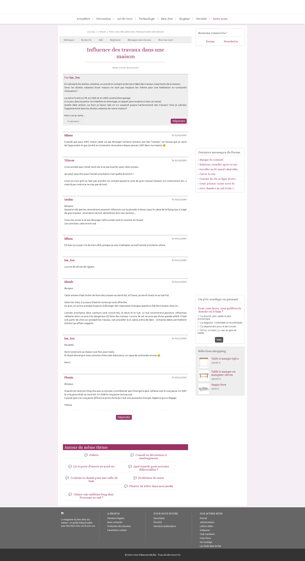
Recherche (86, 40)
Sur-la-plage (206, 542)
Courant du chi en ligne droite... (218, 178)
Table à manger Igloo (225, 360)
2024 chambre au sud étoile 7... (217, 188)
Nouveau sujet (165, 40)
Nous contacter (114, 522)
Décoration (103, 18)
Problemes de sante (151, 477)
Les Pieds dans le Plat (210, 546)
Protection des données (119, 526)
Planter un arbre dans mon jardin (151, 486)
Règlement (115, 40)
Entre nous (220, 18)
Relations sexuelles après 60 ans (218, 164)
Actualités (83, 18)
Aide (101, 40)
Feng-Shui (114, 32)
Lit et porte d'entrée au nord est (94, 466)
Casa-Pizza (205, 538)
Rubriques (69, 40)
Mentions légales (116, 518)
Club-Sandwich (207, 534)
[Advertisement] (125, 433)
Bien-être (167, 18)
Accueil (91, 32)
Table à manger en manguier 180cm (223, 375)
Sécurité (201, 18)
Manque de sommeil (211, 159)
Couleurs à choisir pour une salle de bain (94, 479)
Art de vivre (124, 18)
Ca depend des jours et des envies (218, 326)
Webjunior (205, 530)
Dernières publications (165, 526)
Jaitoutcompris (207, 522)
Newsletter (231, 41)
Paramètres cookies (117, 530)
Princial (203, 518)
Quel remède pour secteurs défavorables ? (151, 468)
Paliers (93, 455)
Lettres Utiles (206, 526)
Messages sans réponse (139, 40)
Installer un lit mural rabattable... (219, 169)
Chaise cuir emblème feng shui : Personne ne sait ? (94, 496)
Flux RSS (158, 522)
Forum (102, 32)
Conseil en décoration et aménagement (151, 456)
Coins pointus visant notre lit (217, 183)
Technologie (147, 18)
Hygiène (184, 18)
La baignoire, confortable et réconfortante (221, 322)
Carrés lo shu (207, 174)
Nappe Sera (218, 386)
